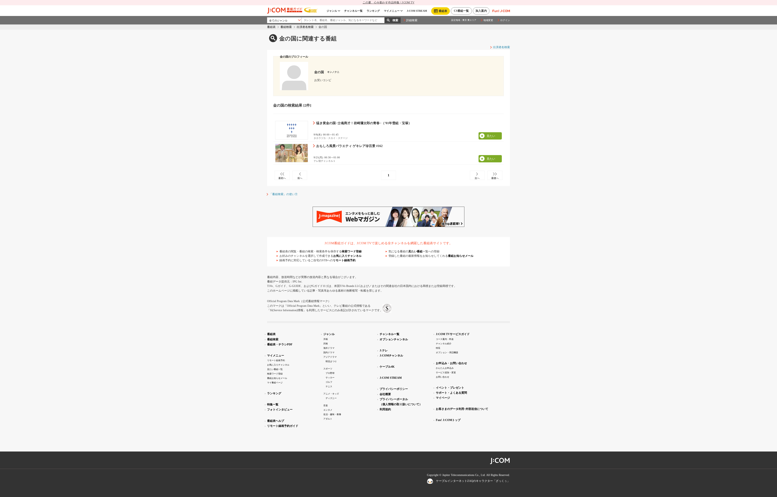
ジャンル (332, 10)
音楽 (325, 405)
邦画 (325, 343)
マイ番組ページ (275, 382)
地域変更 (488, 20)
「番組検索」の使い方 (283, 194)
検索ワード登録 (352, 251)
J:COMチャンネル (391, 355)
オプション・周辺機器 (447, 352)
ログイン (505, 20)
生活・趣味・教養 (332, 414)
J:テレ (384, 350)
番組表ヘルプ (275, 420)
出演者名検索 (305, 27)
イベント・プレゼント (450, 387)
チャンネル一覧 (353, 10)
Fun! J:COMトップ (448, 420)
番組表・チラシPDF (280, 344)
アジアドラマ (330, 357)
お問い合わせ (442, 377)
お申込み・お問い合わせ (451, 363)
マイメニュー (392, 10)
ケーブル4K (387, 366)
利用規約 (385, 409)
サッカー (330, 377)
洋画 (325, 339)
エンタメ (327, 410)
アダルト (327, 419)
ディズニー (331, 398)
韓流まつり (331, 361)
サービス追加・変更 (446, 372)
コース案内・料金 (445, 339)
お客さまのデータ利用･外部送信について (462, 408)
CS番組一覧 (461, 10)
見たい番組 (415, 251)
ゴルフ (329, 382)
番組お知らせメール (460, 255)
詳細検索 (411, 20)
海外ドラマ (328, 348)
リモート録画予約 (344, 260)
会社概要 (385, 394)
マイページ (443, 397)
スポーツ (327, 368)
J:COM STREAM (417, 10)
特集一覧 (272, 404)
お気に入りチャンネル (347, 255)
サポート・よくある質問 (451, 392)
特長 (438, 348)
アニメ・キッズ (331, 393)
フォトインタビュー (280, 409)
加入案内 (481, 10)
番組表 (271, 27)
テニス (329, 386)
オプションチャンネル (394, 339)
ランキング (373, 10)
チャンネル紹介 (443, 343)
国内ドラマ (328, 352)
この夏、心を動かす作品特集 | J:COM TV (388, 2)
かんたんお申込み (445, 368)
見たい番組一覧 (275, 369)
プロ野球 (330, 373)
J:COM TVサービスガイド (453, 334)
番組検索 (286, 27)
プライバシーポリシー (394, 388)
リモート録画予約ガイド (282, 425)
